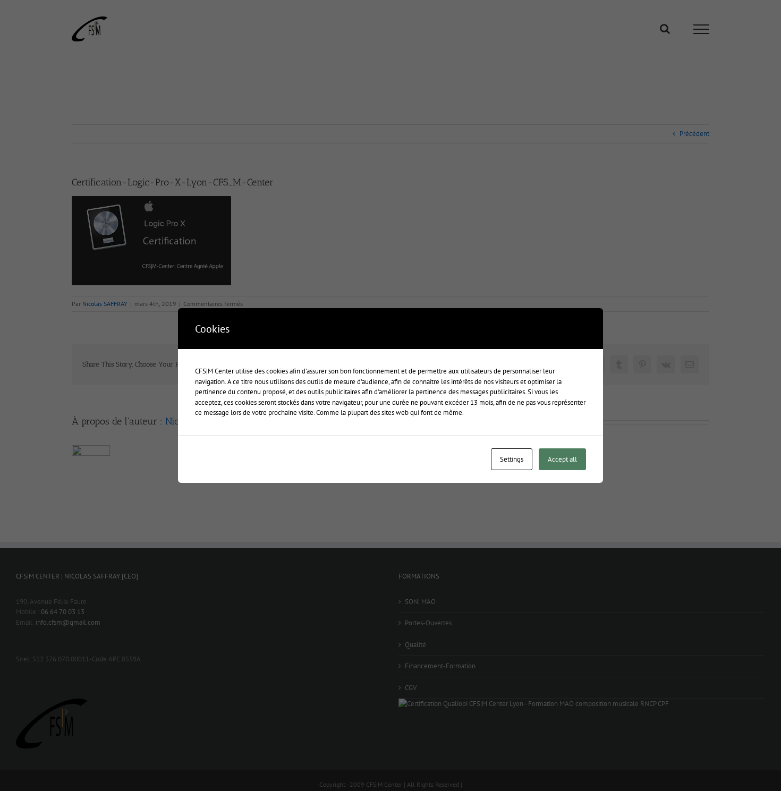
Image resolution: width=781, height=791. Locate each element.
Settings (511, 459)
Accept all (562, 459)
